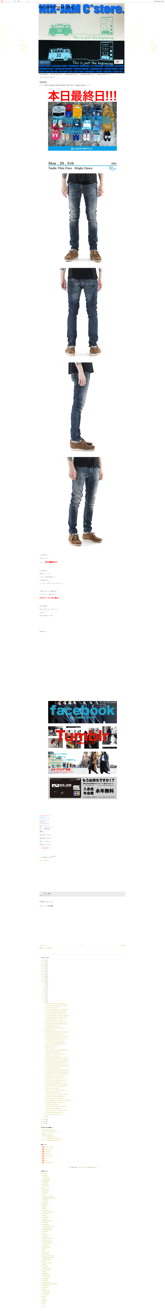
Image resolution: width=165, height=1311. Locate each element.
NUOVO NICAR (46, 1254)
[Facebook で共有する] (49, 893)
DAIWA (44, 1194)
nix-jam (46, 1160)
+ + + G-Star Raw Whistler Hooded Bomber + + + (55, 1096)
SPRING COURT (46, 1275)
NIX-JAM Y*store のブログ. (57, 74)
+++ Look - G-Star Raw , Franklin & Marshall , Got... (55, 1080)
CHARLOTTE (45, 1191)
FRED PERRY (45, 1213)
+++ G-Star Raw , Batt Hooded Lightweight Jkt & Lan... (56, 1023)
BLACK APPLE (45, 1185)
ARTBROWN (45, 1182)
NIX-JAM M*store (48, 1149)
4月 (45, 998)
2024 (44, 964)
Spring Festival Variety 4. (49, 1030)
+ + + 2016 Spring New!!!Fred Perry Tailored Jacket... (56, 1017)
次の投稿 (42, 945)
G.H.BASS (44, 1219)
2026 (44, 960)
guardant (44, 1299)
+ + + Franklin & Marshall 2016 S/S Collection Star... (56, 1074)
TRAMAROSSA (46, 1285)
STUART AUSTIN (46, 1277)
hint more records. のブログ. (103, 74)
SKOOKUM (45, 1273)
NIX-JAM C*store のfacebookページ (50, 1131)
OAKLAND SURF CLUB (48, 1256)
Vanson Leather (46, 1292)
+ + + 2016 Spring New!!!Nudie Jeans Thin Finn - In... (56, 1013)
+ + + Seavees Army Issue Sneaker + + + (53, 1052)
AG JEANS (44, 1175)
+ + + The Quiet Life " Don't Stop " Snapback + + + (55, 1076)
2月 (45, 1002)
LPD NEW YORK (46, 1243)
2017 (44, 978)
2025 (44, 962)
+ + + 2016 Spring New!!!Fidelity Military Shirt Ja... (55, 1011)
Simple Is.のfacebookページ (48, 1135)
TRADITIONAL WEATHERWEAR (50, 1284)
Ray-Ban (44, 1264)
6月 (45, 994)
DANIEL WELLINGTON (47, 1196)
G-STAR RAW (45, 1217)
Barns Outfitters (46, 1189)
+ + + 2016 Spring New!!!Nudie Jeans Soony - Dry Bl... (56, 1036)
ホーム (82, 945)
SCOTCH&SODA (46, 1270)
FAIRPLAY (44, 1205)
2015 (44, 1119)
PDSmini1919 (47, 1153)
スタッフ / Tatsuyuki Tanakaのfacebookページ (53, 1138)
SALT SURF (45, 1266)
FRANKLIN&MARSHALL (48, 1212)
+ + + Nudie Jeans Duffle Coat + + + (52, 1046)
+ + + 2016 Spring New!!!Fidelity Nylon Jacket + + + (55, 1042)
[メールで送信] (44, 893)
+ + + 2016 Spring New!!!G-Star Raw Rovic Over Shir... (56, 1058)
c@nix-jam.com (42, 860)
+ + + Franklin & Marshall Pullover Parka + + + (54, 1112)
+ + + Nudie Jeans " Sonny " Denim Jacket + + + (55, 1054)
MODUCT (44, 1249)
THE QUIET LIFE (46, 1282)
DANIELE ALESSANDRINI (48, 1198)
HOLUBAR (44, 1231)
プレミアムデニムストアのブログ (47, 77)
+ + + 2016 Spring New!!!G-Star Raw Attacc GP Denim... (56, 1015)
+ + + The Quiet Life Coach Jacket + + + (53, 1056)
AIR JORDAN (45, 1177)
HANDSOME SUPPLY (47, 1229)
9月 (45, 988)
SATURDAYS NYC (46, 1268)
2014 (44, 1121)
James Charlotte (46, 1240)
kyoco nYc (44, 1301)
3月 (45, 1000)
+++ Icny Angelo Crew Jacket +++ (51, 1088)
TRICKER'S (45, 1287)
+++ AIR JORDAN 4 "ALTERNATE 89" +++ (53, 1082)
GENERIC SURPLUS (47, 1221)
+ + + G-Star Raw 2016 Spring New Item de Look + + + (56, 1064)
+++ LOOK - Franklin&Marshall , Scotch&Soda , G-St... (56, 1050)
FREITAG (44, 1215)
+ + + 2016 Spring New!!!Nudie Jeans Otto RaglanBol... (56, 1032)
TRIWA (44, 1289)
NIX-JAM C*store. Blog (55, 7)
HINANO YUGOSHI (48, 1147)
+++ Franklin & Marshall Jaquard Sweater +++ (54, 1028)
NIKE (43, 1250)
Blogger (95, 1167)
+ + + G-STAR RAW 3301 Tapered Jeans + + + (54, 1078)
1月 (45, 1116)
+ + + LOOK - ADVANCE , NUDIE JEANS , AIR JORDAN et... (57, 1100)
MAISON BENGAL (46, 1247)
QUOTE (44, 1261)
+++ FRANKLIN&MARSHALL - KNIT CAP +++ (54, 1102)
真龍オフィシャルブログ (48, 1133)
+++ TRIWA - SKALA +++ (49, 1048)
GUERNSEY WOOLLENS (48, 1226)
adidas (44, 1296)
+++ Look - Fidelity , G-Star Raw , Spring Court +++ (55, 1021)
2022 (44, 968)
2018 (44, 976)
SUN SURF (45, 1280)
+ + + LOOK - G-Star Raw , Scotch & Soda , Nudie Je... (56, 1060)
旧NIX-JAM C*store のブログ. (49, 1130)
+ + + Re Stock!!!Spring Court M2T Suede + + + (54, 1040)
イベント (44, 1305)
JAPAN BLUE (45, 1236)
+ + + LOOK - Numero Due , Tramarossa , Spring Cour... (56, 1094)
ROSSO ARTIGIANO (47, 1263)
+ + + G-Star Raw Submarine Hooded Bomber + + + (56, 1003)
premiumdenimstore (48, 1162)
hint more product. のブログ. (71, 74)
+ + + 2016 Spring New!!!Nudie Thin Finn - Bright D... (56, 1005)
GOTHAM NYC (45, 1224)
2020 (44, 972)
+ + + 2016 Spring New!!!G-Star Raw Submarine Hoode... (57, 1066)
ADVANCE (44, 1173)
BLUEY (44, 1187)
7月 (45, 992)
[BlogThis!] (45, 893)
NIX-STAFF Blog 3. (44, 74)
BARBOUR (45, 1184)
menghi (44, 1303)
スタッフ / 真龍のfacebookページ (50, 1136)
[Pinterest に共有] (50, 893)
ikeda (45, 1158)
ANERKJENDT (45, 1180)
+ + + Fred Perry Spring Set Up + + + (52, 1007)
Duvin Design (45, 1203)
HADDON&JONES (46, 1228)
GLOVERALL (45, 1222)
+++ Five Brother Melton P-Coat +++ (52, 1026)
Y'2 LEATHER (45, 1294)
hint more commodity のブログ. (88, 74)
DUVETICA (45, 1201)
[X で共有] (47, 893)
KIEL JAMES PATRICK (47, 1242)
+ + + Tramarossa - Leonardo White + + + (53, 1108)
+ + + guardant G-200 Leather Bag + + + (53, 1068)
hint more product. (48, 1156)
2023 (44, 966)
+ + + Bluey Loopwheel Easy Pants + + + (53, 1114)
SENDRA (44, 1271)
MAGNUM (44, 1245)
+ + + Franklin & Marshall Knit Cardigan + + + (54, 1034)
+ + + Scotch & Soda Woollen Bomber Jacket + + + (55, 1044)
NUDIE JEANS (46, 895)
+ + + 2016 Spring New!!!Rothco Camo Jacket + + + (55, 1038)
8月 (45, 990)
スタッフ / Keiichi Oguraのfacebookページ (52, 1140)
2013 (44, 1123)
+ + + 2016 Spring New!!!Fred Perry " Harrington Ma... (56, 1009)
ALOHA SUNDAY (46, 1179)
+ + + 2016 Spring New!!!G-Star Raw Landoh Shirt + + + (56, 1084)
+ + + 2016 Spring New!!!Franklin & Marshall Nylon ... (56, 1062)
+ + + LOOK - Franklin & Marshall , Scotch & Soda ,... (56, 1086)
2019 (44, 974)
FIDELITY (44, 1207)
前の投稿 (123, 945)
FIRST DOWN (45, 1210)
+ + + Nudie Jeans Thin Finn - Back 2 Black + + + (55, 1098)
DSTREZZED (45, 1199)
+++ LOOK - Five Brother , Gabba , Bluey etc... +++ (55, 1090)
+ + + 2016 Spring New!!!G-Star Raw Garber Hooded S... (57, 1070)
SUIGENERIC (45, 1278)
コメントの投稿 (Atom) (47, 948)
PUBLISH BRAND (46, 1259)
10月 (45, 986)
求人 (43, 1306)
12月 (45, 982)
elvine (43, 1298)
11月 (45, 984)
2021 (44, 970)
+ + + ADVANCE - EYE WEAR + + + (52, 1104)
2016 (44, 980)
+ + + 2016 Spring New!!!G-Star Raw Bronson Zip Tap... (56, 1072)
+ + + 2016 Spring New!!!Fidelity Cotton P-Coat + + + (56, 1106)
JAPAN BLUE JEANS (47, 1238)
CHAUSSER (45, 1193)
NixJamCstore (47, 1151)
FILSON (44, 1208)
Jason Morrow (81, 1167)
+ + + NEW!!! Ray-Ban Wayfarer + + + (52, 1092)
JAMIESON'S (45, 1235)
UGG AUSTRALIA (46, 1291)
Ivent (43, 1233)
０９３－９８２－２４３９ (48, 826)
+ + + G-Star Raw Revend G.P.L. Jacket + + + (54, 1020)
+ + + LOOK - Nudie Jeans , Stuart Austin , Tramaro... (56, 1110)
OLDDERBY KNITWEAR (48, 1257)
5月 (45, 996)
